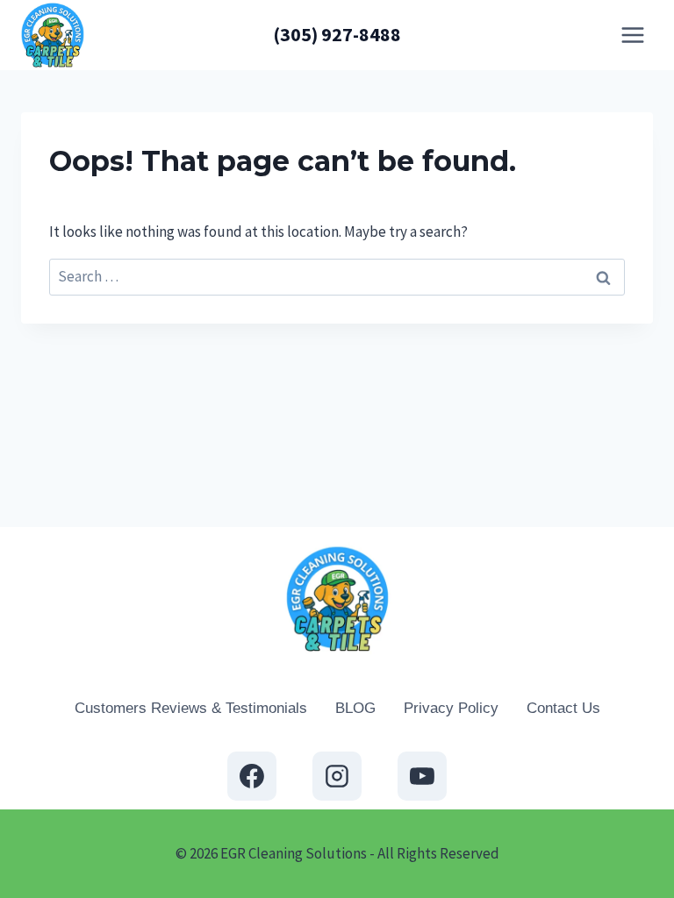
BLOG (355, 708)
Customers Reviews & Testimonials (191, 708)
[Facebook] (251, 776)
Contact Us (563, 708)
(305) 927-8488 (337, 34)
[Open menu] (632, 35)
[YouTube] (422, 776)
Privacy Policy (451, 708)
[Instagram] (337, 776)
